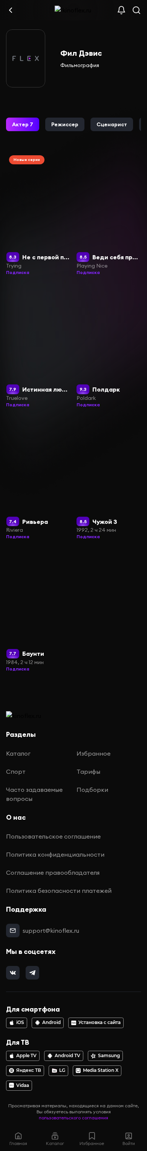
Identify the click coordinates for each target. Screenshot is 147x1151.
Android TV (67, 1055)
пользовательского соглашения (73, 1117)
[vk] (13, 973)
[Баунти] (38, 610)
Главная (18, 1143)
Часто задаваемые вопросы (34, 794)
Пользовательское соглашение (53, 836)
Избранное (93, 753)
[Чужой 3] (109, 478)
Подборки (92, 789)
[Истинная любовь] (38, 346)
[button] (22, 124)
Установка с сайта (99, 1022)
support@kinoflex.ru (51, 930)
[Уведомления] (121, 10)
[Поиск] (136, 10)
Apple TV (26, 1055)
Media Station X (100, 1070)
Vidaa (22, 1085)
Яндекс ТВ (28, 1070)
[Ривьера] (38, 478)
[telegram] (32, 973)
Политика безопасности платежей (59, 890)
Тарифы (88, 771)
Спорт (16, 771)
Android (51, 1022)
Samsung (109, 1055)
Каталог (18, 753)
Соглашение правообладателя (53, 872)
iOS (20, 1022)
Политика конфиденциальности (55, 854)
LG (62, 1070)
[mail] (13, 930)
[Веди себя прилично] (109, 214)
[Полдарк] (109, 346)
